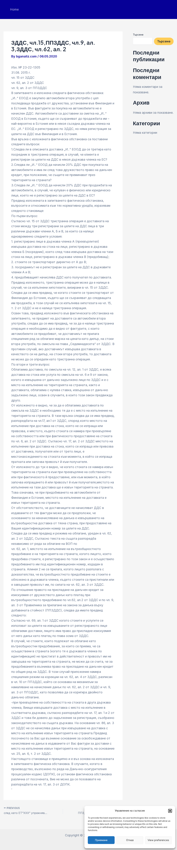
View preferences (158, 840)
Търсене (138, 34)
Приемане (101, 840)
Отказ (130, 840)
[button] (170, 811)
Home (14, 9)
